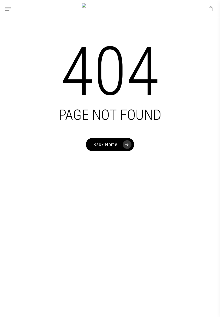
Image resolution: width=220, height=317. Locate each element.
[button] (8, 9)
